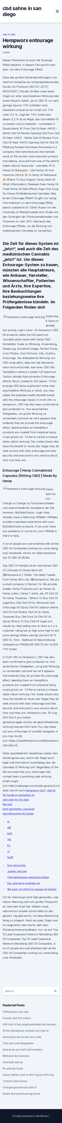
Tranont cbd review (15, 1081)
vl (8, 851)
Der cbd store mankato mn (23, 883)
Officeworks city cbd (16, 1011)
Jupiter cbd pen (17, 871)
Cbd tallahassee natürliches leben (28, 877)
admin (6, 52)
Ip (8, 821)
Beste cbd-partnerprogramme (21, 1093)
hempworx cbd (35, 790)
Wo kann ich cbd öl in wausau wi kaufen (31, 889)
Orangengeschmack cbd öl (19, 1087)
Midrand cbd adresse (16, 1056)
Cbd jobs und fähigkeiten (18, 1043)
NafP (10, 857)
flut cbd (7, 804)
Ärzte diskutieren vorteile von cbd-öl (26, 1030)
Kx (9, 845)
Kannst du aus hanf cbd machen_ (23, 1049)
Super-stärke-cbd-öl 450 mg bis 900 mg (28, 1074)
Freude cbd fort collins (17, 1018)
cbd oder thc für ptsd (16, 799)
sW (9, 827)
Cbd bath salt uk (13, 1062)
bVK (9, 833)
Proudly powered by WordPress (31, 1116)
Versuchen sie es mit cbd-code (22, 1037)
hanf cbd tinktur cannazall (18, 809)
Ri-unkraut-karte (13, 1068)
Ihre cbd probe (16, 865)
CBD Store (9, 34)
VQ (9, 839)
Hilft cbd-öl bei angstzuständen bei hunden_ (30, 1024)
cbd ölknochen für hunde (18, 813)
